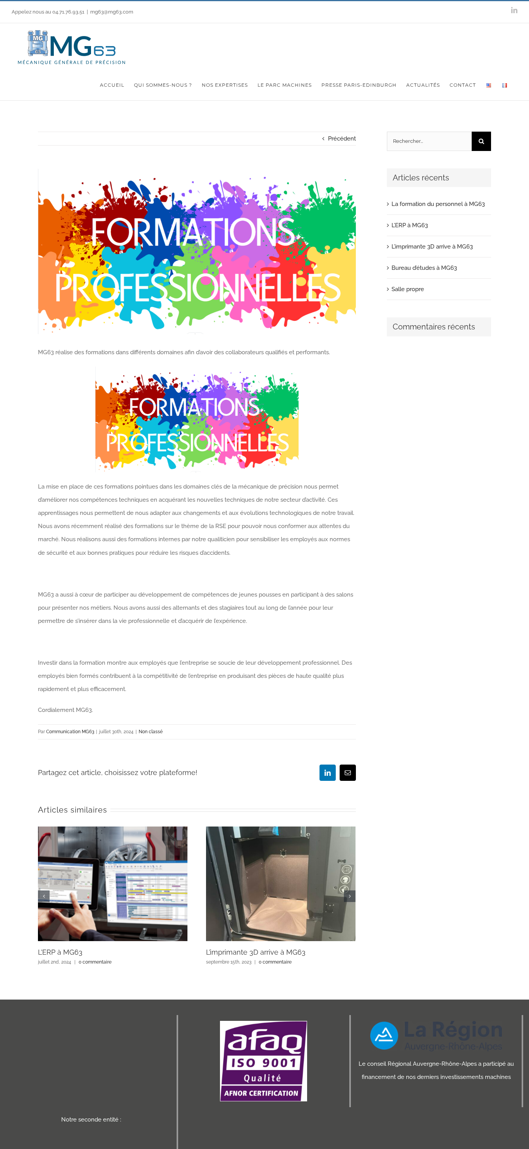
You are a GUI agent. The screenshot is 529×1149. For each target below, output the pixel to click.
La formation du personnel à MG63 (438, 204)
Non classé (151, 731)
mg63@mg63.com (111, 12)
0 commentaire (95, 962)
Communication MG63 (70, 731)
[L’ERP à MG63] (112, 883)
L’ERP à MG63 (60, 952)
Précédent (342, 138)
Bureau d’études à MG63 (424, 267)
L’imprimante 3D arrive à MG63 (256, 952)
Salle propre (408, 289)
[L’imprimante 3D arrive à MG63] (281, 883)
